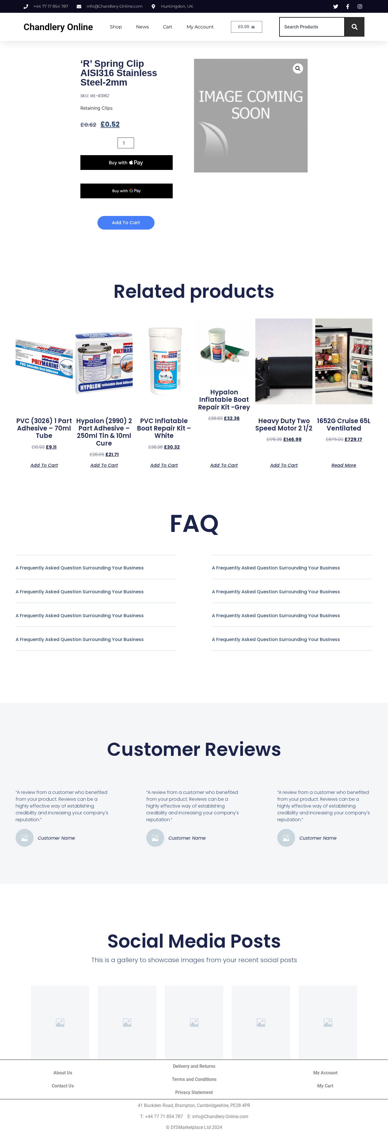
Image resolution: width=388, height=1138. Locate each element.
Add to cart (126, 222)
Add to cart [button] (44, 465)
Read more (343, 465)
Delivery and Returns (194, 1066)
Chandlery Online (58, 27)
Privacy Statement (194, 1092)
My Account (200, 27)
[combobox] (312, 27)
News (142, 27)
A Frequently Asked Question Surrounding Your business (80, 568)
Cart (167, 27)
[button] (298, 68)
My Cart (325, 1086)
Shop (116, 27)
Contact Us (63, 1086)
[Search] (354, 27)
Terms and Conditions (194, 1079)
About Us (62, 1072)
